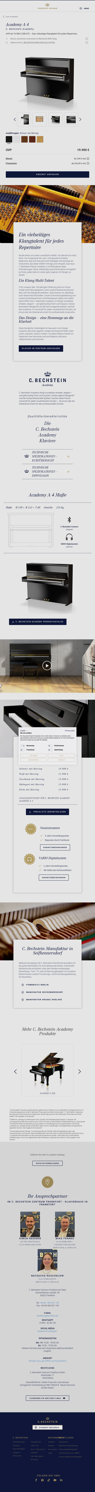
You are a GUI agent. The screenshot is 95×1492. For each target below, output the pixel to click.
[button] (24, 730)
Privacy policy (70, 731)
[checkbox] (22, 746)
